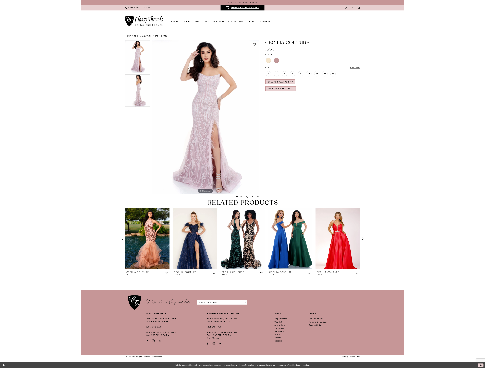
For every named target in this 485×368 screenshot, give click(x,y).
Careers (278, 340)
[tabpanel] (137, 57)
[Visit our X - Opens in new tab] (160, 340)
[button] (352, 8)
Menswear (279, 331)
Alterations (279, 325)
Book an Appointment (281, 88)
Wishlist (278, 321)
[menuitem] (137, 8)
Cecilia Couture (143, 36)
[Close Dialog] (4, 365)
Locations (279, 328)
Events (277, 337)
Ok (480, 365)
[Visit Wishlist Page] (345, 8)
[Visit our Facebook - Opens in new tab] (147, 340)
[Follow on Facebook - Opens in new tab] (208, 343)
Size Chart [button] (355, 67)
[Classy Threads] (144, 21)
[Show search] (359, 8)
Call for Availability (280, 81)
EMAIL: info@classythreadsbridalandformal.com (143, 357)
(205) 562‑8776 (154, 326)
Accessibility (315, 325)
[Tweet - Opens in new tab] (247, 197)
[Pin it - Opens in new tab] (252, 197)
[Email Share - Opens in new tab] (258, 197)
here (308, 365)
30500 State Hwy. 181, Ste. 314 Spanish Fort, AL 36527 (222, 320)
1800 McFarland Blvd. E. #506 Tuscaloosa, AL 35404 (161, 320)
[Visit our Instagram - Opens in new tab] (153, 340)
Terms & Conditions (318, 321)
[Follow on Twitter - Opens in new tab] (220, 343)
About (277, 334)
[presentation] (147, 238)
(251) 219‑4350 (214, 326)
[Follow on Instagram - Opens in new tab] (213, 343)
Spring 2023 (161, 36)
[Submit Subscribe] (244, 302)
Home (128, 36)
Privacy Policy (315, 318)
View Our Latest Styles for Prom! (242, 2)
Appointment (280, 318)
